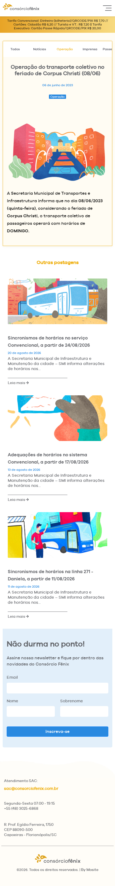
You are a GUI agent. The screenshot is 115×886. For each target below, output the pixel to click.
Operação (65, 49)
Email (12, 677)
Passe (107, 49)
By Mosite (89, 869)
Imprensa (90, 49)
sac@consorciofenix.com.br (31, 788)
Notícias (39, 49)
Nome (12, 701)
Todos (15, 49)
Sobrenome (71, 701)
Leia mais (17, 383)
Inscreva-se (57, 731)
